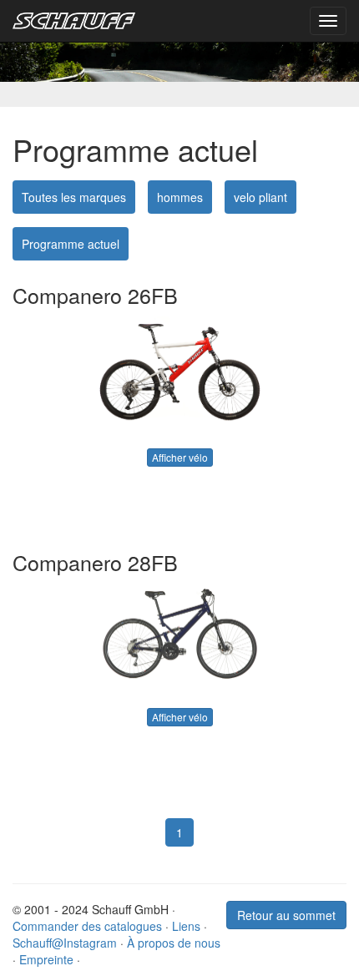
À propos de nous (173, 942)
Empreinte (46, 959)
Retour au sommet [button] (286, 915)
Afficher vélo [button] (180, 457)
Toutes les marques (74, 197)
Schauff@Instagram (65, 942)
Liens (186, 926)
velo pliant (260, 197)
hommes (180, 197)
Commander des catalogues (87, 926)
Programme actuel (70, 243)
